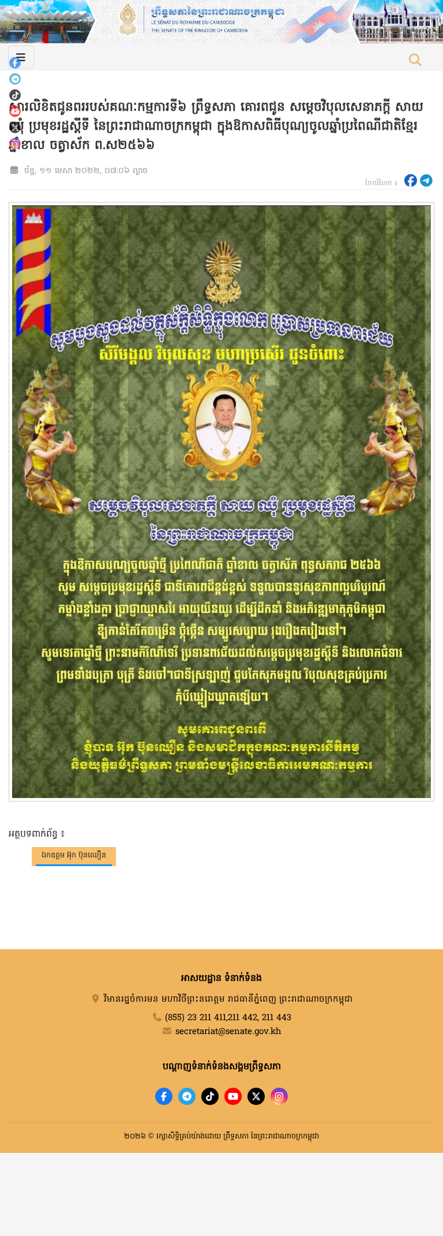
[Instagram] (15, 143)
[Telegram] (15, 79)
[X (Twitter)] (15, 127)
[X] (256, 1096)
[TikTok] (15, 95)
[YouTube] (15, 111)
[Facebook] (15, 63)
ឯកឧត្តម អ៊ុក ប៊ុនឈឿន (74, 855)
